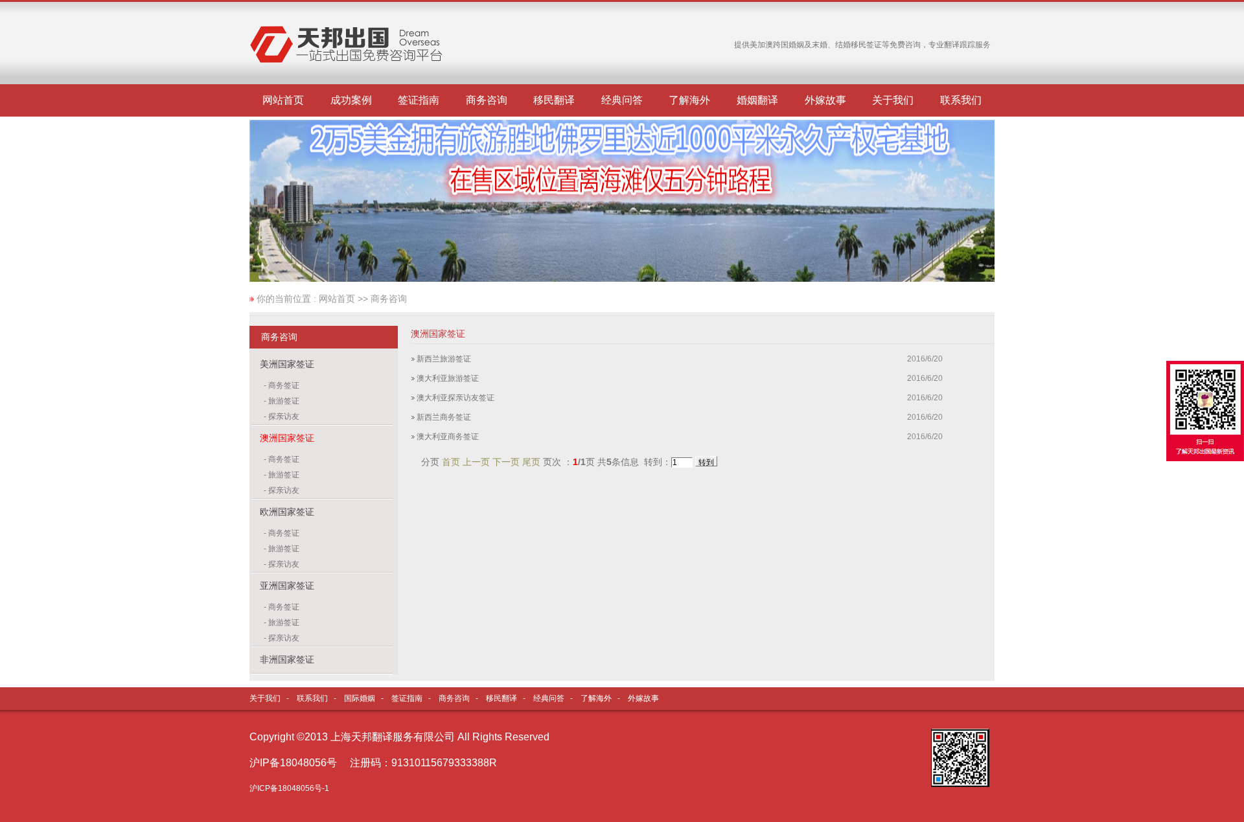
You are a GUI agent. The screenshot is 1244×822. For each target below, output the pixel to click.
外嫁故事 (825, 100)
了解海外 (689, 100)
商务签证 (283, 385)
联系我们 (961, 100)
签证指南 (418, 100)
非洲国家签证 (287, 659)
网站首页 (283, 100)
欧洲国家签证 (287, 512)
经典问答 (622, 100)
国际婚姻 (359, 698)
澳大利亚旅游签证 (448, 378)
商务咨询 (486, 100)
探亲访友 (283, 416)
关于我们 (893, 100)
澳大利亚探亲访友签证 (455, 397)
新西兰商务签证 (444, 417)
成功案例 (351, 100)
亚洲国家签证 (287, 585)
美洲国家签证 (287, 364)
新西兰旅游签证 (444, 358)
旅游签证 (283, 400)
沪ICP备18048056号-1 (289, 788)
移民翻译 (554, 100)
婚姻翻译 (757, 100)
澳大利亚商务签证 (448, 436)
